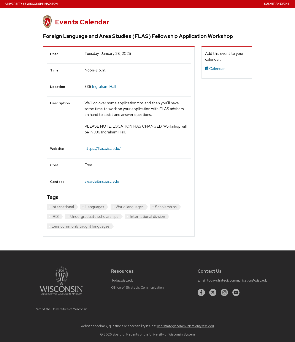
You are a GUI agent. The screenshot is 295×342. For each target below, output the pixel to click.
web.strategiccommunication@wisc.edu (185, 326)
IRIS (55, 216)
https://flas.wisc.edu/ (102, 148)
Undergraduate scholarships (94, 216)
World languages (130, 206)
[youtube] (236, 292)
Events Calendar (82, 22)
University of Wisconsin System (172, 334)
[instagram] (224, 292)
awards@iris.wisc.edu (101, 181)
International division (147, 216)
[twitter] (213, 292)
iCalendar (217, 68)
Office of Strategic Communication (137, 287)
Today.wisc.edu (122, 280)
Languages (94, 206)
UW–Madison (31, 4)
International (63, 206)
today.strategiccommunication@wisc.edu (237, 280)
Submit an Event (277, 4)
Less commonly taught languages (80, 226)
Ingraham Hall (104, 86)
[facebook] (201, 292)
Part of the (61, 309)
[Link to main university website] (61, 295)
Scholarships (166, 206)
